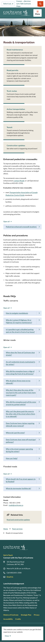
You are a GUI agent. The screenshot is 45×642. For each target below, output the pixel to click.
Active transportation (16, 109)
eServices (27, 1)
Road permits (12, 70)
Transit (9, 127)
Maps (18, 6)
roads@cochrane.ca (16, 505)
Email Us (10, 577)
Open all (6, 222)
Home (5, 529)
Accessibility (8, 619)
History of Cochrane (10, 615)
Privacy (36, 615)
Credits (18, 619)
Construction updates (16, 145)
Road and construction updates (18, 520)
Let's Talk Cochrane (23, 4)
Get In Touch (8, 555)
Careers (19, 1)
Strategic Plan (26, 615)
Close (7, 636)
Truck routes (12, 91)
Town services (17, 529)
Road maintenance (15, 50)
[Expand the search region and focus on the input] (40, 3)
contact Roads (19, 181)
